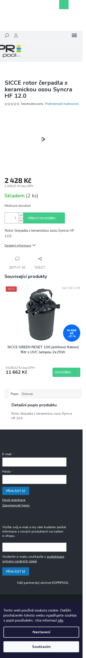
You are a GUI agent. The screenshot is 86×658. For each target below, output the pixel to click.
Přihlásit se (15, 491)
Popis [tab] (15, 394)
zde (60, 620)
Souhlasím (41, 646)
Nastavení (41, 632)
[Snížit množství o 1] (21, 220)
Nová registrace (13, 500)
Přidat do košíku (41, 218)
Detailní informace (18, 245)
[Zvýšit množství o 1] (21, 215)
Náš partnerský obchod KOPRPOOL (43, 583)
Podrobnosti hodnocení (62, 104)
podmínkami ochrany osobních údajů (33, 559)
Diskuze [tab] (27, 394)
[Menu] (74, 35)
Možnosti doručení (18, 206)
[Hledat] (6, 35)
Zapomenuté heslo (16, 505)
